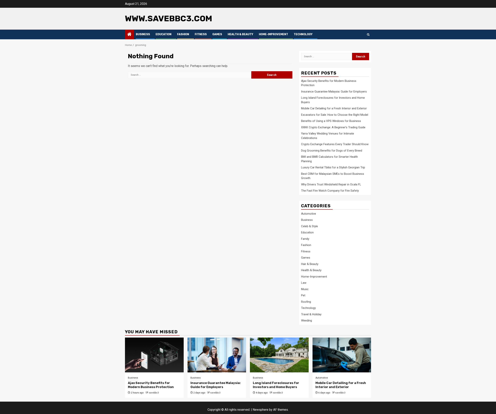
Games (217, 34)
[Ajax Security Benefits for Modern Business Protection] (154, 355)
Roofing (306, 301)
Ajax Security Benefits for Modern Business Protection (151, 385)
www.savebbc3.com (168, 18)
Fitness (201, 34)
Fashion (183, 34)
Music (305, 289)
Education (163, 34)
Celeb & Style (309, 226)
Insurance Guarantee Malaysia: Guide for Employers (334, 91)
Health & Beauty (240, 34)
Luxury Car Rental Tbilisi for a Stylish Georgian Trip (333, 167)
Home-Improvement (273, 34)
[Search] (368, 34)
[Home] (129, 34)
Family (305, 239)
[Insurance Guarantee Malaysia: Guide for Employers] (217, 355)
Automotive (308, 213)
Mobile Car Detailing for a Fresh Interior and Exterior (334, 108)
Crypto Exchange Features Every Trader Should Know (335, 144)
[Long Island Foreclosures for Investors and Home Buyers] (279, 355)
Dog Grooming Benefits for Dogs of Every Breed (331, 150)
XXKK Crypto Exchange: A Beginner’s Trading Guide (333, 127)
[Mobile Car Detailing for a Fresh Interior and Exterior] (342, 355)
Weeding (306, 320)
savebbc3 (154, 392)
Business (143, 34)
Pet (303, 295)
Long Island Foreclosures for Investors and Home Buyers (276, 385)
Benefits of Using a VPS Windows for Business (331, 121)
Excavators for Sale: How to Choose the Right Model (334, 115)
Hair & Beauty (309, 264)
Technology (303, 34)
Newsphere (260, 409)
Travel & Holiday (311, 314)
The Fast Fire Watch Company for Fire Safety (330, 190)
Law (303, 283)
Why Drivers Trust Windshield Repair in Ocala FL (331, 184)
